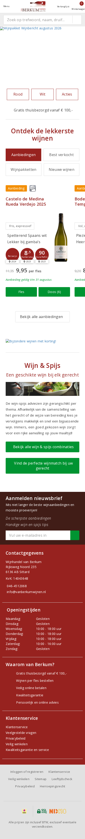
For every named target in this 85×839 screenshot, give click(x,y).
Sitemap (40, 779)
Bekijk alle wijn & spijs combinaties (42, 446)
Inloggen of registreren (26, 772)
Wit (43, 94)
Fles (21, 292)
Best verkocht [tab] (61, 154)
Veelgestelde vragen (21, 732)
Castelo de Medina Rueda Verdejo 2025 (26, 201)
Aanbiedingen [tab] (23, 154)
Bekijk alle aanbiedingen (41, 316)
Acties (67, 94)
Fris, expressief (20, 226)
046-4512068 (17, 586)
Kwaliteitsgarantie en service (27, 750)
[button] (12, 255)
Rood (17, 94)
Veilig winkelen (17, 744)
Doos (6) (54, 292)
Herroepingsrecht (52, 786)
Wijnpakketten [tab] (23, 169)
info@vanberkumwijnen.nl (26, 592)
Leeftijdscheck (62, 779)
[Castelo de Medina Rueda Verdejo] (61, 237)
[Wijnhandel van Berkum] (33, 6)
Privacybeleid (15, 738)
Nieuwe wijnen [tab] (61, 169)
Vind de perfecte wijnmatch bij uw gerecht (42, 465)
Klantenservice (17, 727)
